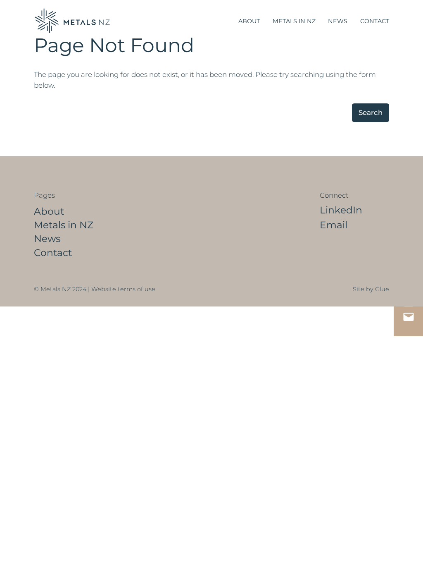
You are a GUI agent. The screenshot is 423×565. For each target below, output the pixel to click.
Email (333, 225)
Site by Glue (371, 289)
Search (371, 112)
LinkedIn (341, 210)
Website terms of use (123, 289)
